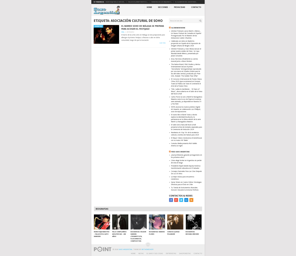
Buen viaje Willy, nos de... (115, 2)
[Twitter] (181, 200)
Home (149, 7)
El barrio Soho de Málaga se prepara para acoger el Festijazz (142, 27)
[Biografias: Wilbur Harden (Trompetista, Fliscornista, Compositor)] (139, 221)
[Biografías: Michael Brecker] (194, 221)
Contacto (196, 7)
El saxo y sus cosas (154, 253)
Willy (122, 32)
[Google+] (176, 200)
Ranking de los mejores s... (161, 2)
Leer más (163, 43)
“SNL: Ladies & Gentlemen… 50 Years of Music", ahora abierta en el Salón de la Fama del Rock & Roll (186, 91)
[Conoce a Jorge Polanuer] (175, 221)
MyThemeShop (147, 249)
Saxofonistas (185, 253)
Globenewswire (178, 28)
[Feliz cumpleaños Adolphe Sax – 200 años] (120, 221)
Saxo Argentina (125, 249)
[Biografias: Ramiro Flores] (157, 221)
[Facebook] (171, 200)
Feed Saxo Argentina (180, 152)
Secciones (163, 7)
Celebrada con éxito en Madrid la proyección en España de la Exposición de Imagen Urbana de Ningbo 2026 (185, 43)
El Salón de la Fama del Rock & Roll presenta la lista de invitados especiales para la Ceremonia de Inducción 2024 (186, 127)
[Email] (186, 200)
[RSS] (191, 200)
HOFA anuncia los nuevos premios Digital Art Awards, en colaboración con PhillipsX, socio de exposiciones (186, 109)
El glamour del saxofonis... (186, 2)
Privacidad (179, 7)
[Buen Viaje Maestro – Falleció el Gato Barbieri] (102, 221)
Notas (141, 253)
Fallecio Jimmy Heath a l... (138, 2)
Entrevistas (171, 253)
